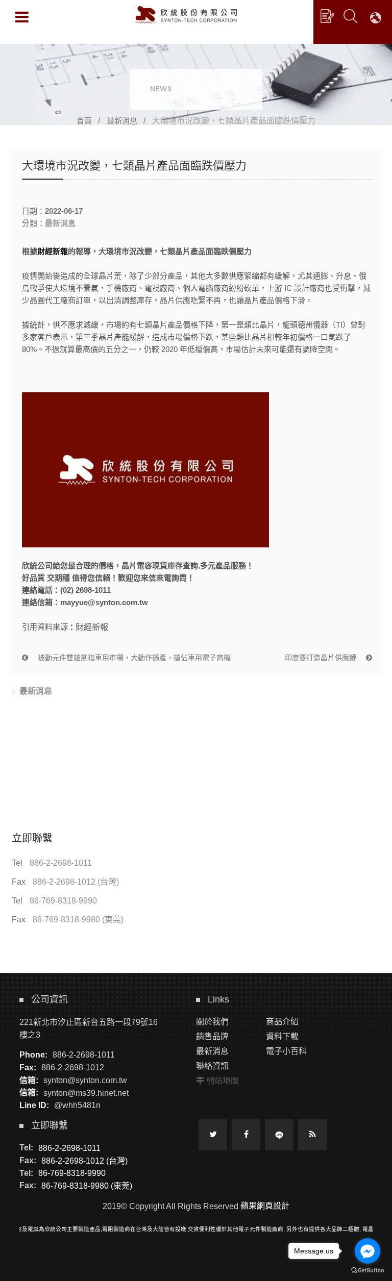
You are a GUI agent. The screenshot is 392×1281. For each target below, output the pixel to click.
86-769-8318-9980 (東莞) (78, 919)
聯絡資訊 (212, 1066)
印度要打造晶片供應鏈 (321, 658)
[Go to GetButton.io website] (367, 1270)
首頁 (84, 120)
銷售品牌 (212, 1036)
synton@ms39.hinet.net (86, 1092)
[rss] (312, 1134)
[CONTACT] (327, 15)
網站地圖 (222, 1080)
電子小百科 (286, 1051)
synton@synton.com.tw (85, 1080)
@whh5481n (77, 1105)
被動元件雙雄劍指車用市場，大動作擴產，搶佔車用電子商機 (133, 658)
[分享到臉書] (246, 1134)
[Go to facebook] (367, 1251)
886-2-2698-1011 (61, 863)
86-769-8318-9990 (63, 900)
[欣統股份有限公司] (186, 14)
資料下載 (282, 1036)
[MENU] (22, 16)
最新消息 (122, 120)
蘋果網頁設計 (264, 1205)
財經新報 (52, 251)
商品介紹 (282, 1021)
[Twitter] (213, 1134)
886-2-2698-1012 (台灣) (76, 881)
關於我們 (212, 1021)
